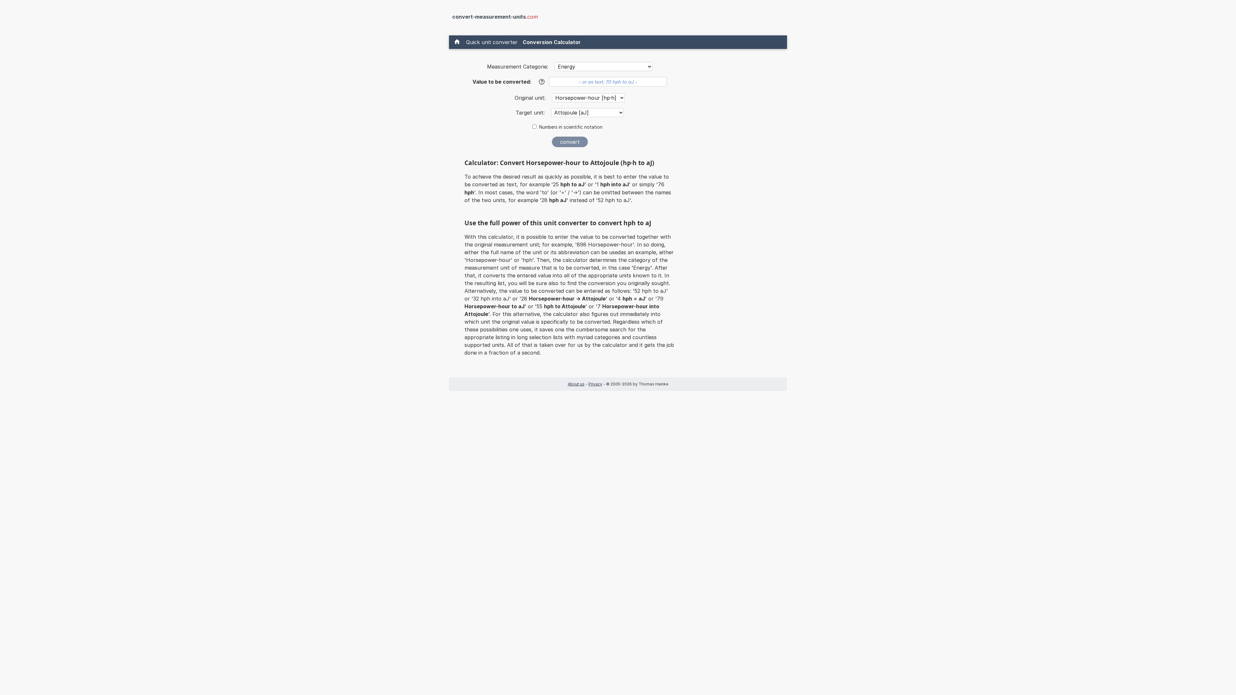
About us (576, 384)
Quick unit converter (492, 42)
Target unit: (531, 112)
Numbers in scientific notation (571, 127)
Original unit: (531, 98)
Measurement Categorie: (517, 66)
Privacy (595, 384)
